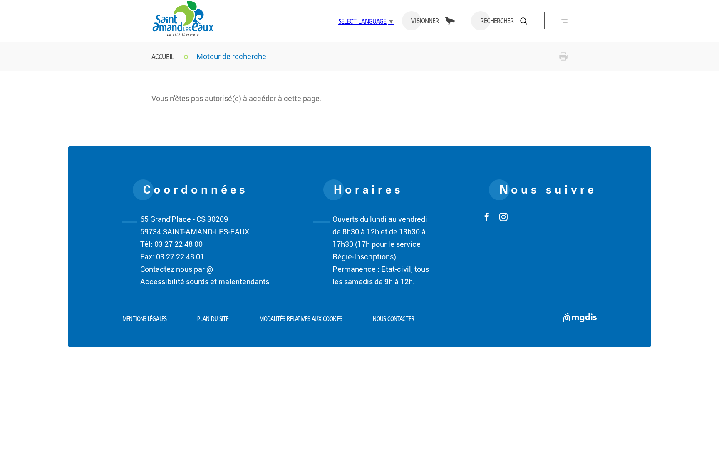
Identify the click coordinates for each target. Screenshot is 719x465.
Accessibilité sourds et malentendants (204, 281)
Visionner (425, 21)
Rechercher (497, 21)
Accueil (162, 56)
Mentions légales (144, 319)
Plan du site (213, 319)
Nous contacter (393, 319)
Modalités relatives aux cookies (300, 319)
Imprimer (563, 56)
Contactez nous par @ (176, 269)
